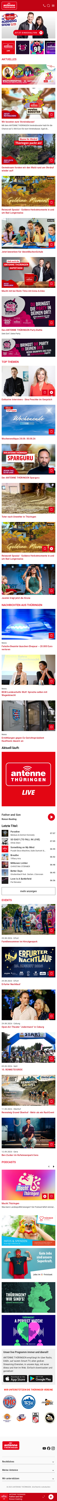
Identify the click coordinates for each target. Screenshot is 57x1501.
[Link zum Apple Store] (15, 1379)
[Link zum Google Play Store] (40, 1379)
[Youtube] (44, 1448)
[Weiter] (53, 1166)
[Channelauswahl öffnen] (48, 5)
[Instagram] (53, 1448)
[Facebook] (48, 1448)
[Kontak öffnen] (44, 5)
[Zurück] (48, 1166)
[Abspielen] (51, 1497)
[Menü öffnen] (53, 5)
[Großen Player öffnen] (44, 1497)
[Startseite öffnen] (9, 6)
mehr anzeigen (28, 891)
